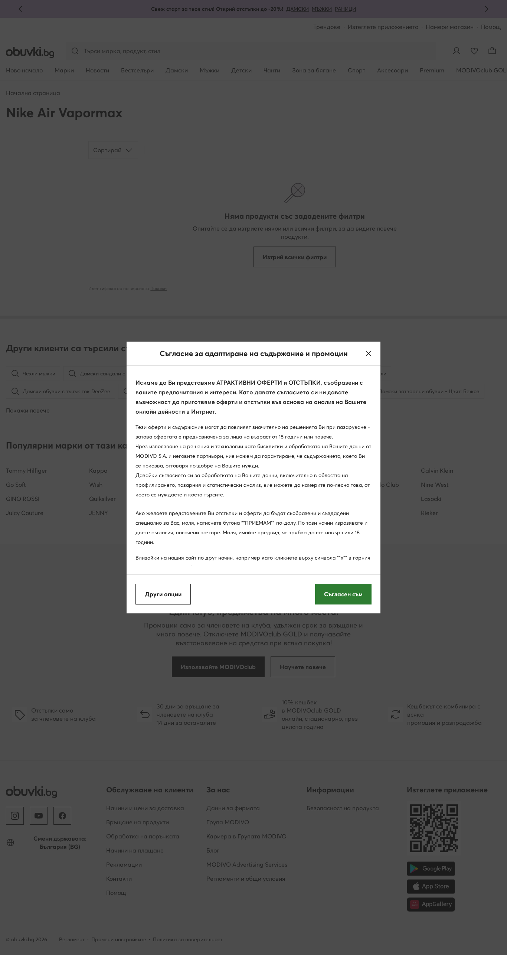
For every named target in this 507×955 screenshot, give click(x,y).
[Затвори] (368, 353)
